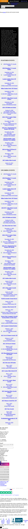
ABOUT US (9, 488)
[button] (14, 528)
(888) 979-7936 (24, 1)
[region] (14, 19)
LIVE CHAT (4, 1)
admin (4, 12)
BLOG (13, 488)
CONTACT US (6, 489)
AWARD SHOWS (19, 488)
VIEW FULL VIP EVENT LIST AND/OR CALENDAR (4, 483)
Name (1, 446)
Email (1, 443)
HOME (4, 488)
